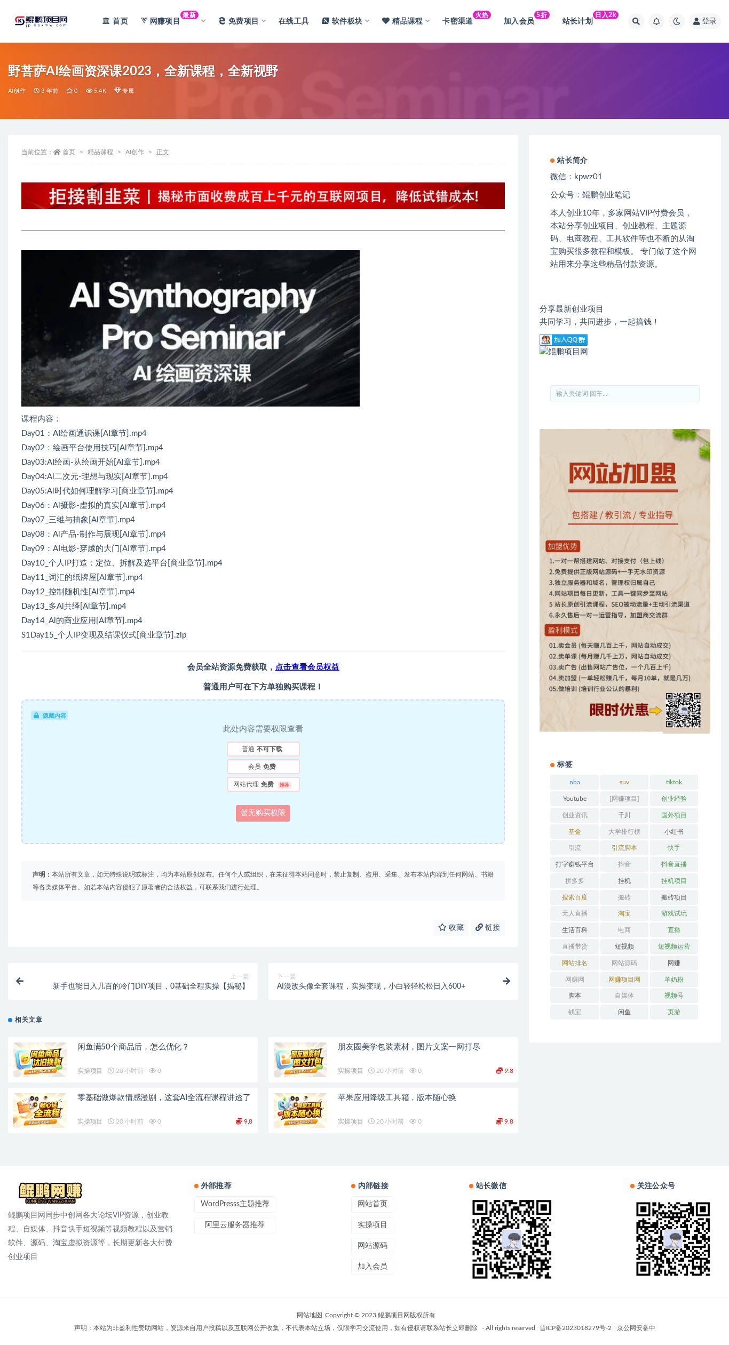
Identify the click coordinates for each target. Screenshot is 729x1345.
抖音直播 (674, 864)
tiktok (674, 782)
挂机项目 (674, 881)
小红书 (674, 832)
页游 (674, 1012)
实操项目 (89, 1071)
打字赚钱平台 (575, 864)
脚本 (574, 995)
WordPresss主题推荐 (235, 1204)
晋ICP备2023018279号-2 (576, 1328)
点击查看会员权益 (307, 667)
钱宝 (574, 1012)
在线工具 (294, 21)
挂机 (624, 881)
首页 (120, 21)
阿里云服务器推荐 (235, 1225)
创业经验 (674, 798)
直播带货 (575, 946)
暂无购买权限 (263, 813)
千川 (624, 815)
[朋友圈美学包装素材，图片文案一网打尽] (300, 1060)
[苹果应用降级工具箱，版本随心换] (300, 1111)
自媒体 (624, 995)
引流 (574, 848)
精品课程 (100, 152)
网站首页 (372, 1204)
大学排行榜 (624, 832)
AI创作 (17, 91)
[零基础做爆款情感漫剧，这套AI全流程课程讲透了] (40, 1111)
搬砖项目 (674, 897)
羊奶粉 (674, 979)
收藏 (455, 928)
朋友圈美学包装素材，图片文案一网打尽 (409, 1047)
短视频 (624, 946)
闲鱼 (624, 1012)
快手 (674, 848)
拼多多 (574, 881)
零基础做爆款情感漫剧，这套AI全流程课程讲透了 (163, 1098)
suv (624, 782)
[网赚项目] (624, 798)
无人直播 (575, 913)
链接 (491, 928)
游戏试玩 (674, 913)
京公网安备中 (636, 1328)
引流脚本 (624, 848)
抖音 (624, 864)
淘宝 (624, 913)
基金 (574, 832)
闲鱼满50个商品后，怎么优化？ (133, 1047)
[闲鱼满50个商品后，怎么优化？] (40, 1060)
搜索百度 (575, 897)
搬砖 (624, 897)
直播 (674, 930)
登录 (709, 21)
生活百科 (575, 930)
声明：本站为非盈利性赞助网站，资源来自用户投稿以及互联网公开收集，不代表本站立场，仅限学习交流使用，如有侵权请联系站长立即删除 (276, 1328)
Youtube (575, 798)
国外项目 (674, 815)
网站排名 (575, 963)
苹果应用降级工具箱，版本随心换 (397, 1098)
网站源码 (624, 963)
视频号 (674, 995)
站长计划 (589, 18)
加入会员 (525, 18)
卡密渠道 (465, 18)
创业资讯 (575, 815)
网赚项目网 (624, 979)
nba (574, 782)
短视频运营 (674, 946)
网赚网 (574, 979)
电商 (624, 930)
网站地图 (309, 1315)
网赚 (674, 963)
